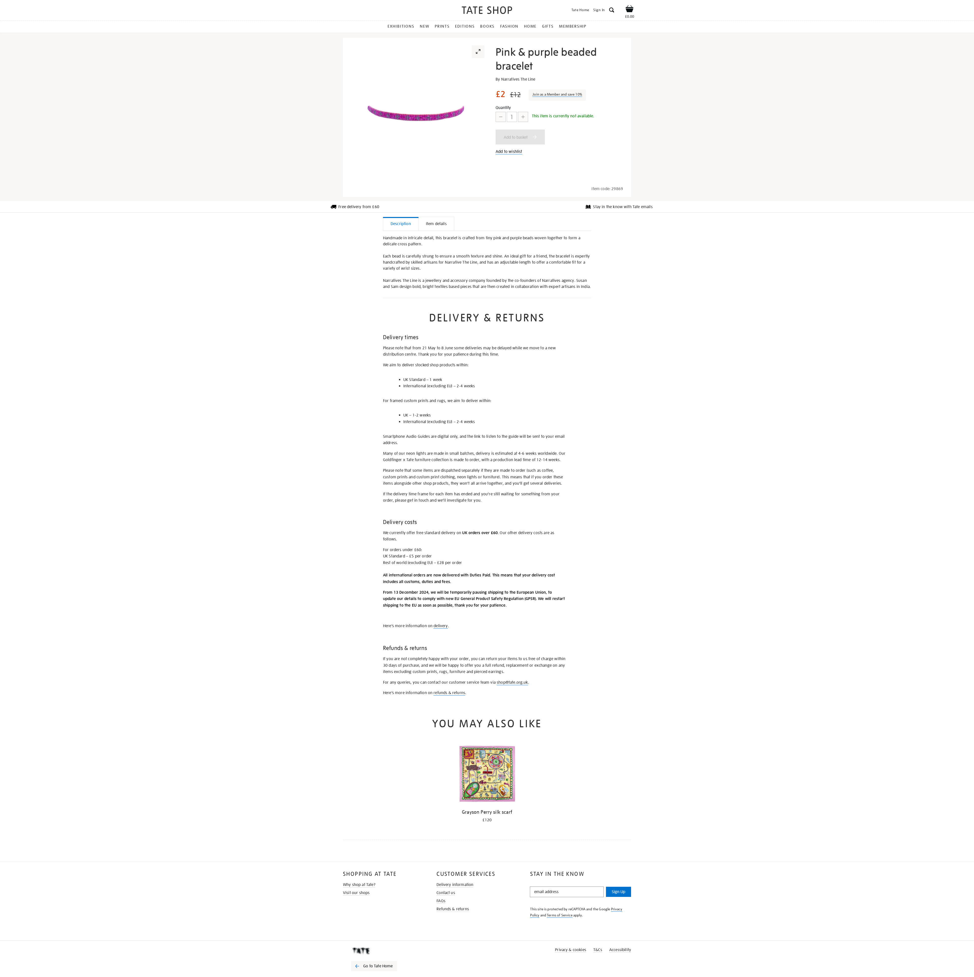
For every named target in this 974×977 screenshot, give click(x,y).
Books (487, 26)
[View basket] (629, 9)
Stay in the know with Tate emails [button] (622, 206)
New (424, 26)
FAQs (441, 900)
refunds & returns (449, 692)
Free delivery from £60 (358, 206)
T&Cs (597, 949)
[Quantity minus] (501, 117)
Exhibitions (401, 26)
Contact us (446, 892)
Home (530, 26)
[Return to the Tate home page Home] (487, 11)
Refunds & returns (453, 909)
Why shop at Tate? (359, 884)
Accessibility (620, 949)
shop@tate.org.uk (512, 682)
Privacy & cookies (570, 949)
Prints (442, 26)
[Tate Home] (383, 951)
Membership (572, 26)
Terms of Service (559, 915)
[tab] (401, 224)
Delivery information (455, 884)
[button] (611, 10)
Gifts (548, 26)
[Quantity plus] (523, 117)
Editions (465, 26)
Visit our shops (356, 892)
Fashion (509, 26)
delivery (440, 625)
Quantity (503, 107)
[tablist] (487, 224)
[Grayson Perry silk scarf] (487, 774)
